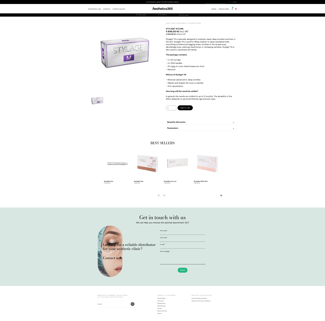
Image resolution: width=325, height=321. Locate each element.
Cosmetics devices (118, 9)
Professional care (94, 9)
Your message (165, 251)
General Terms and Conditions (201, 301)
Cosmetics (106, 9)
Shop (173, 23)
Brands (214, 9)
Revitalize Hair (138, 181)
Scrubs (159, 308)
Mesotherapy (161, 306)
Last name (164, 238)
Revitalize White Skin (201, 181)
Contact (234, 2)
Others (159, 313)
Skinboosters (161, 303)
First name (164, 231)
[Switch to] (236, 9)
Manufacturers (224, 9)
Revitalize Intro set (170, 181)
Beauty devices (162, 311)
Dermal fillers (181, 23)
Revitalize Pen (108, 181)
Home (168, 23)
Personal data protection (199, 298)
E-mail (162, 244)
